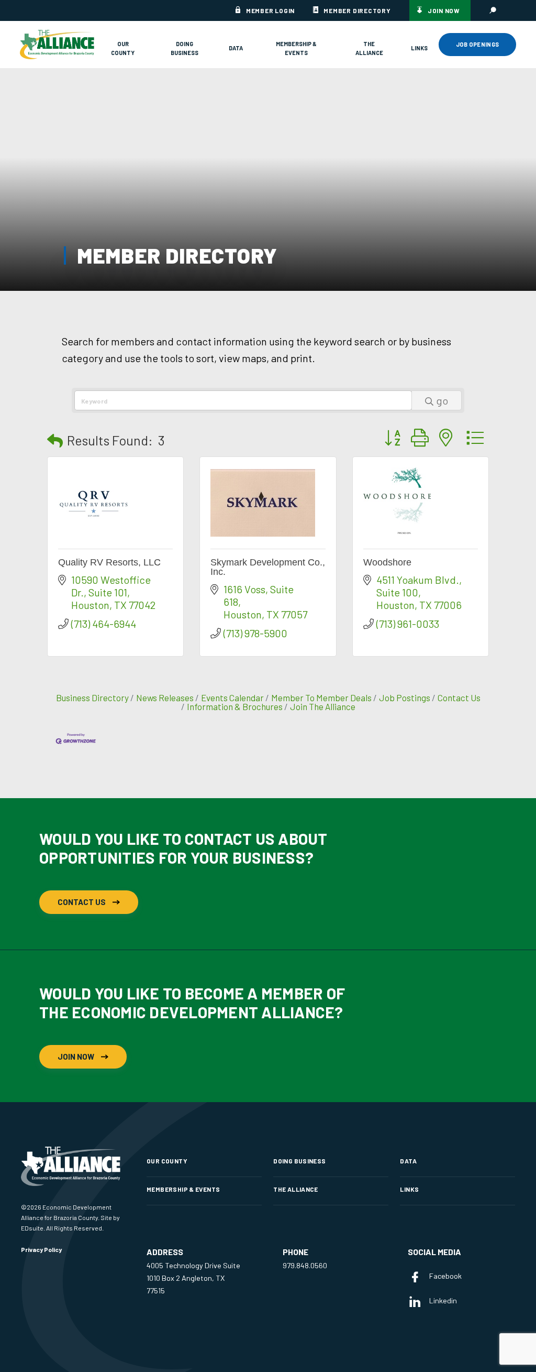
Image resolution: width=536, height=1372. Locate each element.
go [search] (442, 400)
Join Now (444, 10)
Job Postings (404, 697)
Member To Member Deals (321, 697)
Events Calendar (232, 697)
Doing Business (184, 48)
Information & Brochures (235, 706)
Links (419, 48)
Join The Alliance (322, 706)
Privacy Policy (41, 1249)
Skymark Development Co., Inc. (267, 567)
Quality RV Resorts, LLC (109, 562)
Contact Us (459, 697)
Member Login (270, 10)
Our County (123, 48)
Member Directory (356, 10)
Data (236, 48)
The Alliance (369, 48)
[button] (55, 440)
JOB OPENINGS (477, 44)
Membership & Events (296, 48)
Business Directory (92, 697)
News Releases (165, 697)
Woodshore (387, 562)
